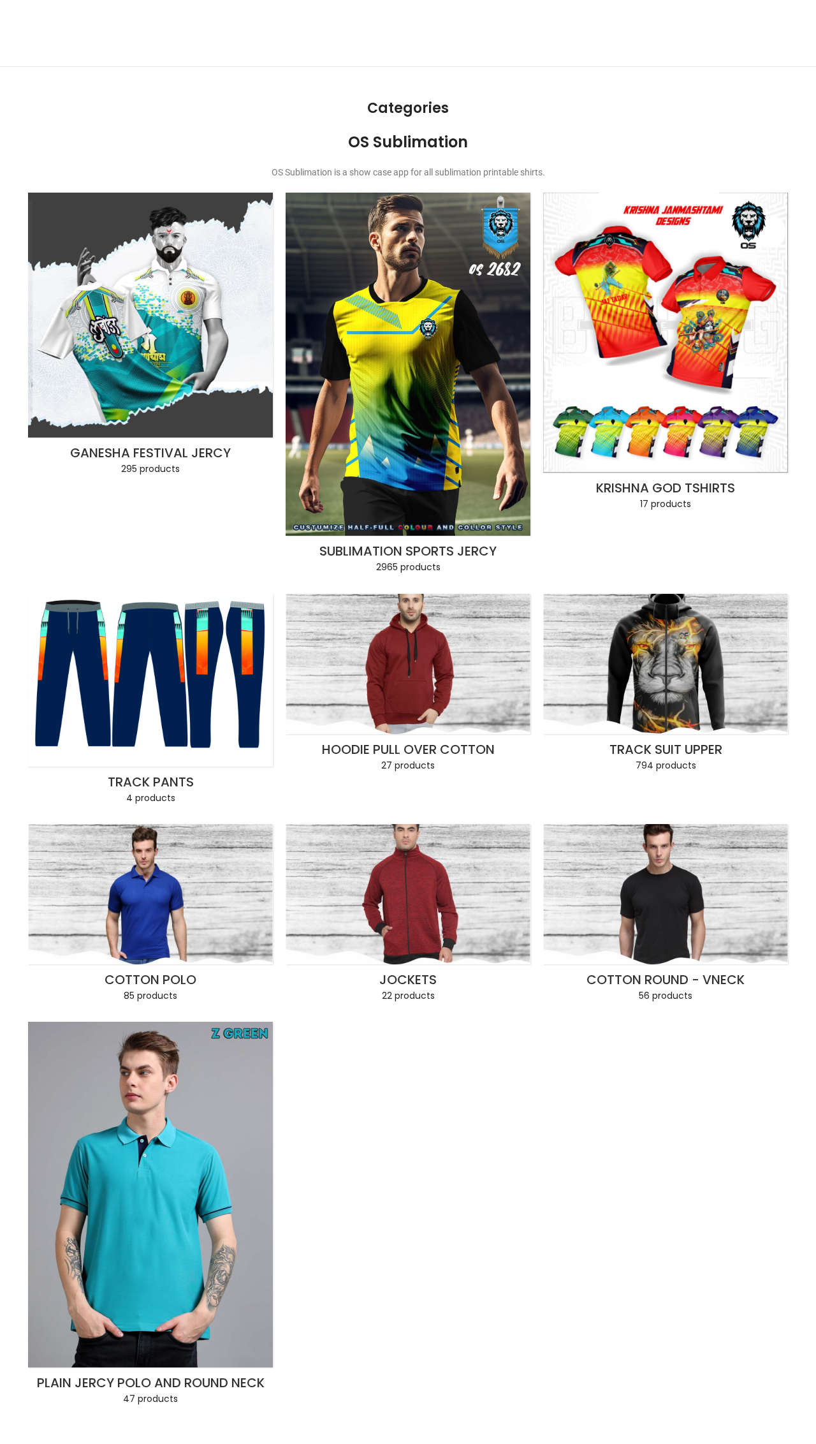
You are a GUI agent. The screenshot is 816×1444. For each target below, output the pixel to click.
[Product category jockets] (408, 916)
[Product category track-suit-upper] (665, 686)
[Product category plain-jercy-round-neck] (150, 1217)
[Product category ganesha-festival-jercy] (150, 337)
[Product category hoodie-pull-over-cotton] (408, 686)
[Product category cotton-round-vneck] (665, 916)
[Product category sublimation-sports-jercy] (408, 387)
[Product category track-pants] (150, 702)
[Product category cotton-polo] (150, 916)
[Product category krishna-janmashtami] (665, 355)
